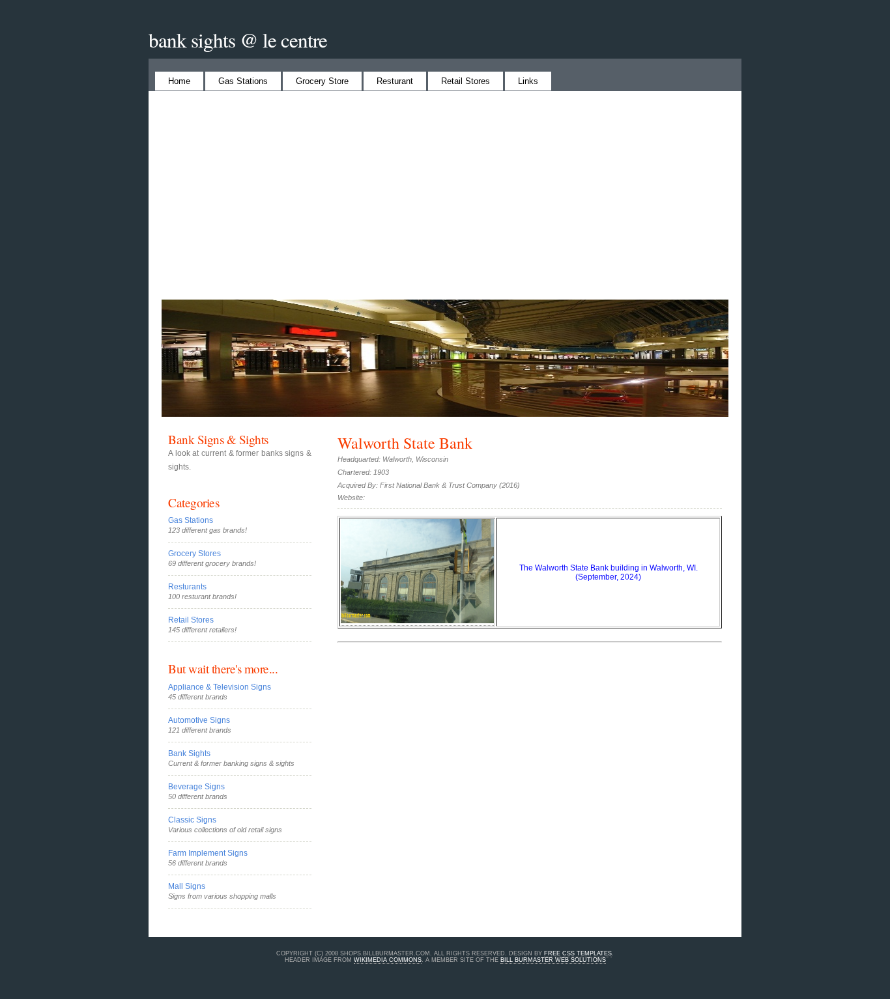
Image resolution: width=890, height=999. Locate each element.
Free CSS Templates (578, 953)
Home (179, 81)
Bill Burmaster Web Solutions (553, 960)
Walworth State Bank (404, 442)
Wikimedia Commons (388, 960)
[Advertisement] (445, 202)
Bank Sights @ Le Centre (238, 39)
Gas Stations (243, 81)
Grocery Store (322, 81)
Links (528, 81)
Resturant (395, 81)
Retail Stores (465, 81)
